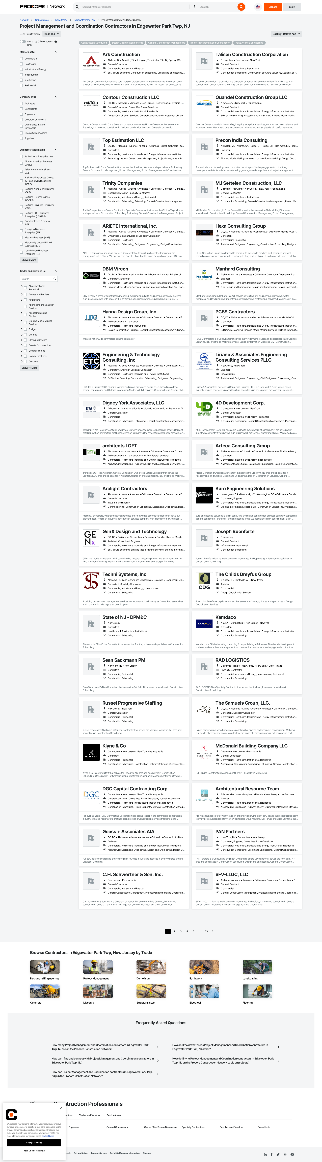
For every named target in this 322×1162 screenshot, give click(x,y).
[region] (34, 1131)
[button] (21, 59)
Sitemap (147, 1153)
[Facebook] (272, 1154)
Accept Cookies (34, 1142)
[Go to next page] (212, 931)
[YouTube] (292, 1154)
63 (206, 931)
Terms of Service (99, 1153)
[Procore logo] (32, 7)
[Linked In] (265, 1154)
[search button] (241, 7)
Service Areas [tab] (114, 1115)
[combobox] (217, 7)
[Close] (61, 1107)
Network (57, 6)
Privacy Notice (81, 1153)
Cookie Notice (48, 1136)
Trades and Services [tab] (89, 1115)
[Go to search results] (55, 279)
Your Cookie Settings (34, 1150)
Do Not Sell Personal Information (125, 1153)
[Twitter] (278, 1154)
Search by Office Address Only (40, 43)
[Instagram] (285, 1154)
